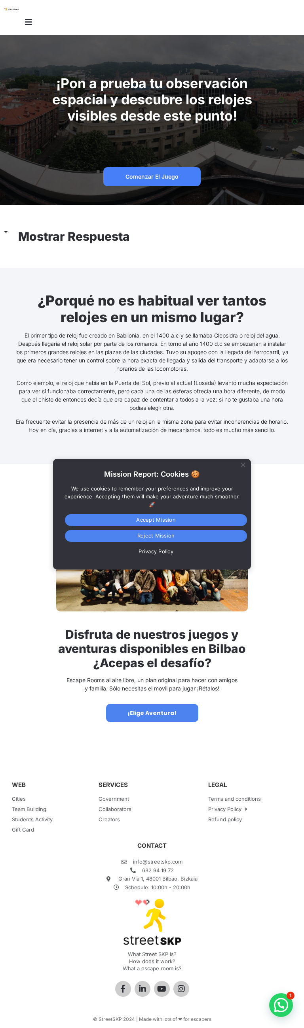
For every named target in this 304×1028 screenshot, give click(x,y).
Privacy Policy (224, 809)
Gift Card (23, 829)
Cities (19, 799)
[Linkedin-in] (142, 989)
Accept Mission (156, 520)
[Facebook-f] (123, 989)
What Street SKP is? (152, 954)
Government (114, 799)
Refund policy (225, 819)
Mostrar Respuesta (74, 236)
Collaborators (115, 809)
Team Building (29, 809)
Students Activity (32, 819)
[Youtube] (162, 989)
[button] (152, 236)
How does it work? (152, 961)
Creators (109, 819)
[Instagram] (181, 989)
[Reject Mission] (242, 463)
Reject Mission (156, 535)
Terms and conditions (234, 799)
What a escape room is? (152, 968)
